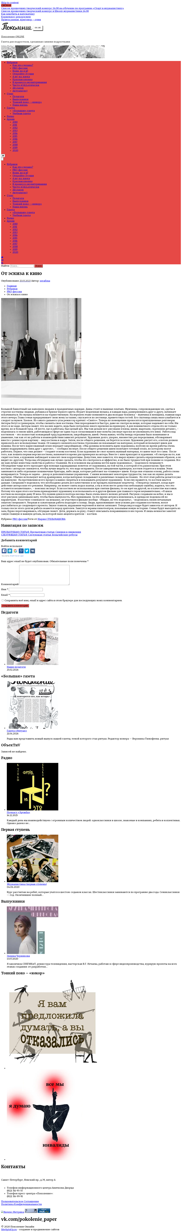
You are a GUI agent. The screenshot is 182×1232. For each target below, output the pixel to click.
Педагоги (18, 96)
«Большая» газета (24, 110)
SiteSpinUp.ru (9, 1229)
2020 (15, 150)
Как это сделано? (23, 65)
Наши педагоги (16, 666)
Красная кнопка (22, 79)
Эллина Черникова (18, 955)
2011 (15, 124)
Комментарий (10, 584)
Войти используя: (12, 546)
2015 (15, 136)
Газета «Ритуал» (17, 730)
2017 (15, 141)
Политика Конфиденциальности (21, 1204)
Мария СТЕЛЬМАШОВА (51, 519)
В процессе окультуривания (30, 82)
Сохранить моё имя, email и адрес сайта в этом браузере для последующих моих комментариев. (63, 600)
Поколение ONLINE (12, 36)
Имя (4, 589)
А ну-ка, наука (21, 76)
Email (5, 594)
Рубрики (12, 62)
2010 (15, 122)
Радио (10, 116)
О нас (10, 93)
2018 (15, 144)
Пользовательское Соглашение (20, 1201)
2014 (15, 133)
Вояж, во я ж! (20, 70)
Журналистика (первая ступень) (27, 884)
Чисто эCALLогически (26, 85)
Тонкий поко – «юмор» (27, 102)
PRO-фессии (20, 68)
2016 (15, 139)
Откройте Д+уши (23, 73)
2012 (15, 127)
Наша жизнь (20, 105)
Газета (11, 107)
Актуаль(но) (20, 90)
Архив (11, 119)
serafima (45, 280)
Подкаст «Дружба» (18, 812)
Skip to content (10, 2)
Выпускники (20, 99)
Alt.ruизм (18, 88)
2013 (15, 130)
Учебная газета (22, 113)
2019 (15, 147)
